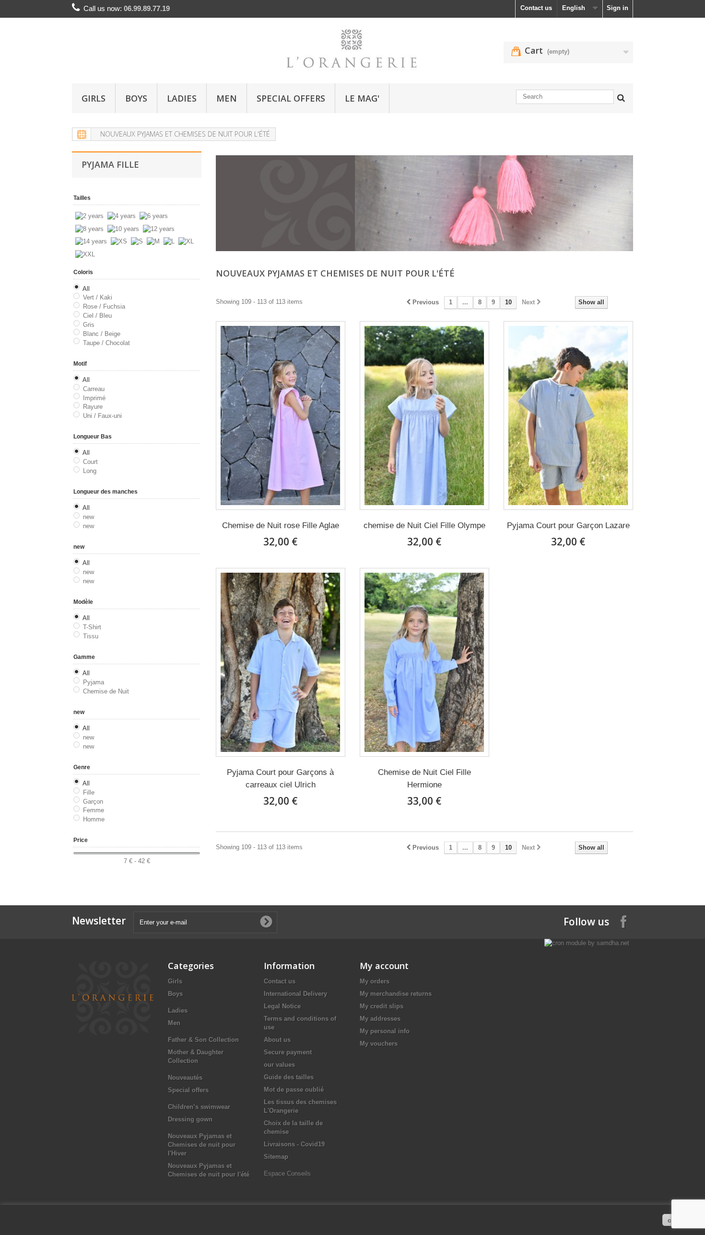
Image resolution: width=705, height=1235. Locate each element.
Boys (136, 98)
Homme (94, 819)
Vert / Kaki (97, 297)
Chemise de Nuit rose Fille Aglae (280, 525)
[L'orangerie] (352, 48)
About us (277, 1039)
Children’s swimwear (199, 1106)
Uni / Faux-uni (102, 415)
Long (89, 470)
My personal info (385, 1031)
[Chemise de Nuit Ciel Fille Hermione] (424, 662)
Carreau (94, 388)
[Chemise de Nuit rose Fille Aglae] (281, 415)
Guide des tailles (289, 1077)
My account (384, 965)
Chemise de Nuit (106, 691)
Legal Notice (282, 1006)
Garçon (93, 801)
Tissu (90, 636)
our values (279, 1064)
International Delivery (295, 993)
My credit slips (381, 1006)
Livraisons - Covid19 (294, 1144)
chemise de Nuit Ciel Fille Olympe (424, 525)
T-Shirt (92, 627)
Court (90, 461)
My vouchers (379, 1043)
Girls (94, 98)
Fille (88, 792)
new (88, 516)
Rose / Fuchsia (104, 306)
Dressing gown (190, 1119)
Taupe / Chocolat (106, 342)
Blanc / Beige (101, 333)
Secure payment (288, 1052)
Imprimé (94, 398)
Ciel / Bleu (97, 315)
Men (226, 98)
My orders (374, 981)
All (86, 288)
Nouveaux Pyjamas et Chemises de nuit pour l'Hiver (201, 1144)
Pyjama (93, 682)
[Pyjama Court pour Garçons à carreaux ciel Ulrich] (281, 662)
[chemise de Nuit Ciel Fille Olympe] (424, 415)
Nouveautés (185, 1077)
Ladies (182, 98)
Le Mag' (362, 98)
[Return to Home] (82, 134)
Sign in (617, 8)
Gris (88, 324)
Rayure (93, 406)
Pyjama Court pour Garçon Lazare (568, 525)
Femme (93, 810)
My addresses (380, 1018)
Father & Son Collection (203, 1039)
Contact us (536, 8)
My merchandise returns (396, 993)
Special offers (291, 98)
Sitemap (276, 1156)
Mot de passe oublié (294, 1089)
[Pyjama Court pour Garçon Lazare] (568, 415)
